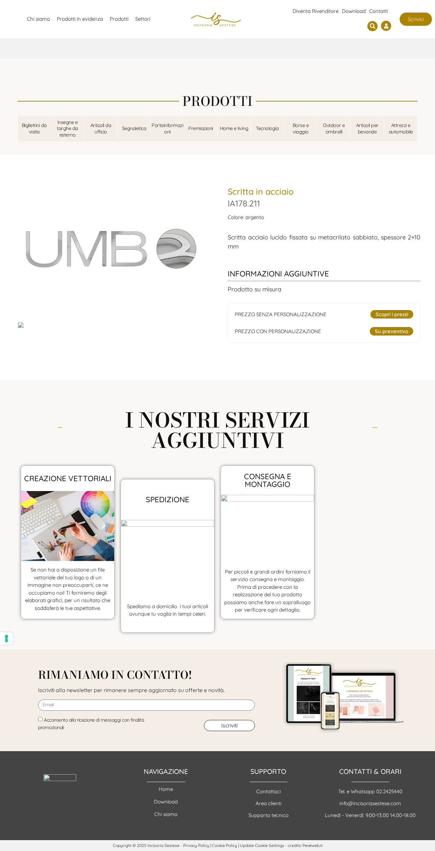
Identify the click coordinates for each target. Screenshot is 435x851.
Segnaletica (134, 128)
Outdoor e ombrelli (334, 128)
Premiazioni (200, 128)
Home (166, 789)
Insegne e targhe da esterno (67, 128)
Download (354, 11)
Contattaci (268, 791)
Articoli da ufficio (100, 128)
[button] (372, 26)
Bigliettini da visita (34, 128)
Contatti (378, 11)
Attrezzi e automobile (401, 128)
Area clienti (268, 803)
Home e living (234, 128)
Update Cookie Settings (262, 845)
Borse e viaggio (301, 128)
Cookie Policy (224, 845)
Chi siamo (165, 814)
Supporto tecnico (268, 815)
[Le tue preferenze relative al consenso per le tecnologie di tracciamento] (6, 638)
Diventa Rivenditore (315, 11)
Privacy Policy (196, 845)
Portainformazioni (167, 128)
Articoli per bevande (367, 128)
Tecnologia (267, 128)
